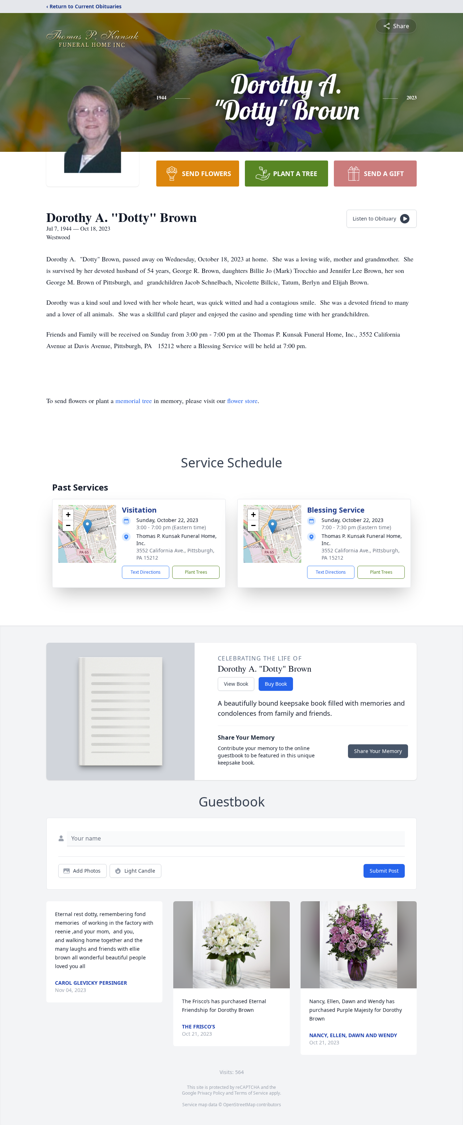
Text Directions (146, 572)
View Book (236, 683)
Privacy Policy (211, 1093)
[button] (87, 526)
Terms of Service (251, 1093)
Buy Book (276, 683)
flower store (242, 400)
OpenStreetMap (239, 1105)
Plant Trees (196, 572)
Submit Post (384, 870)
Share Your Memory (378, 751)
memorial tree (133, 400)
